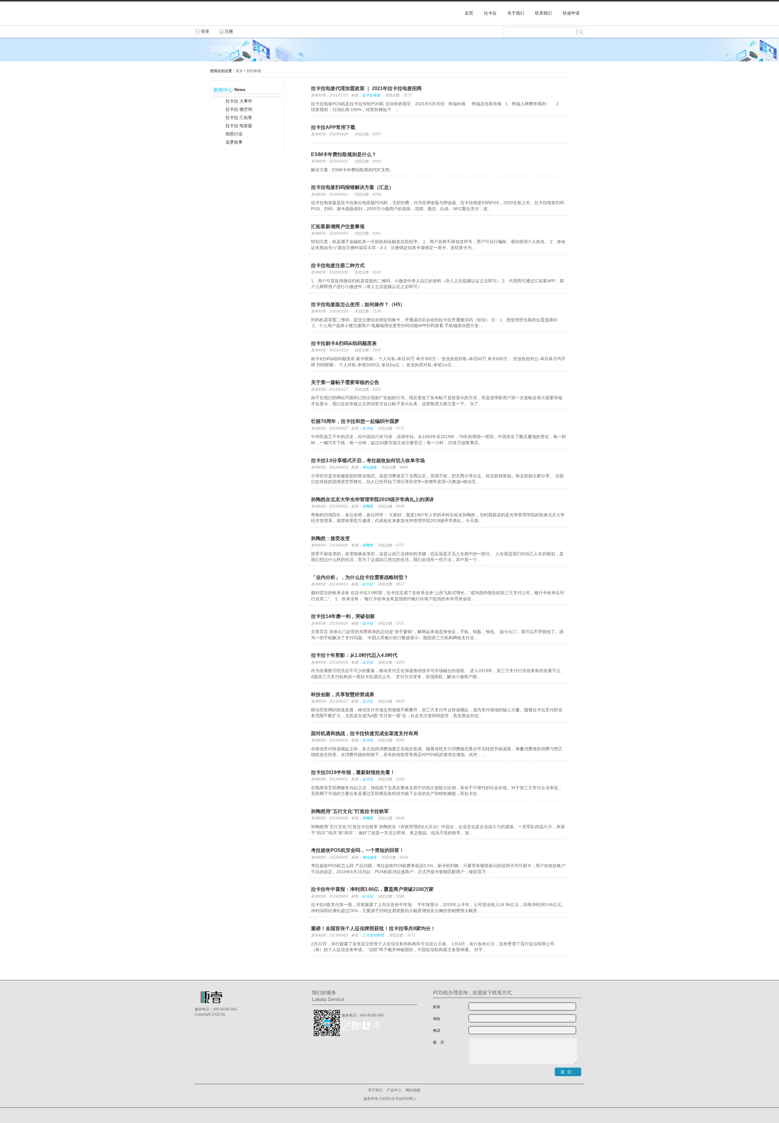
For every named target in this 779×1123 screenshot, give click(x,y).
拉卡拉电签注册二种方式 (338, 265)
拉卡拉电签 (371, 95)
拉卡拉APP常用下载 (333, 127)
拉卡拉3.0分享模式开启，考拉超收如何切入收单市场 (368, 460)
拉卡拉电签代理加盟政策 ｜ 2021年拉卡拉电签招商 (366, 88)
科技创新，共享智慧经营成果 (342, 694)
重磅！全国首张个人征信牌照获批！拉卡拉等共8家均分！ (373, 928)
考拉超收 (369, 467)
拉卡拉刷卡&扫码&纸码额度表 (344, 343)
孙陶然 (367, 506)
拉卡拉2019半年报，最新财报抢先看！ (353, 772)
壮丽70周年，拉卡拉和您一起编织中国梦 (355, 421)
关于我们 (375, 1090)
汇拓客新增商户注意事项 (338, 226)
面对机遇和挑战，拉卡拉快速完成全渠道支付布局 (364, 733)
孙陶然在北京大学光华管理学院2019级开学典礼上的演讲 (372, 499)
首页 (239, 71)
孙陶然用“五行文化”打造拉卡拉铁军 (350, 811)
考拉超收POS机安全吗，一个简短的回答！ (357, 850)
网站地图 (413, 1090)
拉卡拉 (367, 428)
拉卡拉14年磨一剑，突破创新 (343, 616)
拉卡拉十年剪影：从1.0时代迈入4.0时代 (354, 655)
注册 (229, 31)
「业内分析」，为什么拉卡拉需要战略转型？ (359, 577)
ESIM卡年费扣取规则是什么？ (343, 154)
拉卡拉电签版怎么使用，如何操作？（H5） (358, 304)
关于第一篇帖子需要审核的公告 (345, 382)
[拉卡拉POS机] (225, 22)
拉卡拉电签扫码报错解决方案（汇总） (352, 187)
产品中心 (394, 1090)
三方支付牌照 (373, 935)
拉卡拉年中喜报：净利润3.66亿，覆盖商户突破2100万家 (372, 889)
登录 (205, 31)
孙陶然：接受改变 (330, 538)
